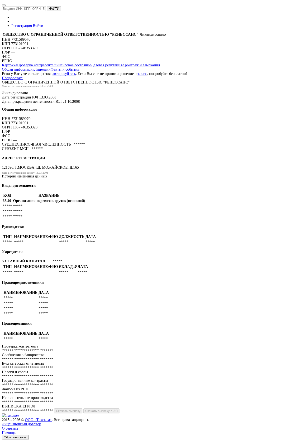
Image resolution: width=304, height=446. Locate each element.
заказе (142, 74)
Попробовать (12, 78)
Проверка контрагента (35, 65)
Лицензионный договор (21, 424)
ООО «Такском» (38, 420)
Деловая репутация (106, 65)
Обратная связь (15, 437)
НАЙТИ (54, 8)
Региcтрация (21, 26)
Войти (38, 26)
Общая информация (18, 69)
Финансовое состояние (72, 65)
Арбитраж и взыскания (141, 65)
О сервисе (10, 428)
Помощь (8, 433)
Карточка (9, 65)
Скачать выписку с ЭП (101, 411)
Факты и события (65, 69)
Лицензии (42, 69)
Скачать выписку (68, 411)
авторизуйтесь (64, 74)
